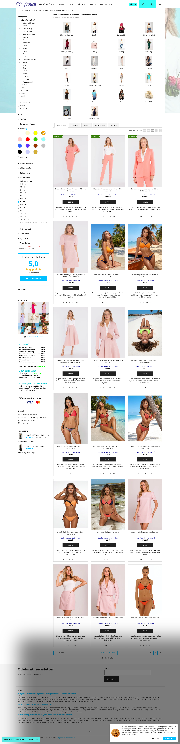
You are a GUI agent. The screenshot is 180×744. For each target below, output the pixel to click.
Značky (23, 96)
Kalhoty (25, 40)
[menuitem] (46, 4)
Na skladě (25, 103)
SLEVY (23, 88)
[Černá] (20, 152)
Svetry (25, 65)
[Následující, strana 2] (155, 653)
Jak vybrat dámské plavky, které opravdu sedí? (35, 704)
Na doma (26, 48)
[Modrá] (20, 146)
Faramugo (26, 79)
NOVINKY (24, 85)
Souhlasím (170, 738)
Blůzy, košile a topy (29, 23)
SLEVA (23, 109)
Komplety (26, 43)
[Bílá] (20, 133)
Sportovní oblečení (29, 60)
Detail (70, 202)
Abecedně (114, 125)
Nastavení (155, 738)
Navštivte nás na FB (28, 420)
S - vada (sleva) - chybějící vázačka (33, 223)
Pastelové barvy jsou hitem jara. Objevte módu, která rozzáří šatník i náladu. (45, 714)
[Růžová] (20, 139)
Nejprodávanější (100, 125)
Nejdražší (86, 125)
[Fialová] (28, 146)
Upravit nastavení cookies (67, 738)
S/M (23, 193)
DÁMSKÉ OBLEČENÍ (28, 20)
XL (23, 208)
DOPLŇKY (26, 76)
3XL (23, 214)
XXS (23, 184)
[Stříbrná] (28, 152)
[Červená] (28, 139)
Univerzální (26, 181)
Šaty (24, 68)
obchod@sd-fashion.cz (29, 415)
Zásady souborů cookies (158, 731)
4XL (23, 217)
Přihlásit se (111, 679)
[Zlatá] (35, 152)
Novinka (24, 106)
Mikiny (25, 45)
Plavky (23, 93)
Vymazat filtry (32, 246)
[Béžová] (28, 133)
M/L (23, 199)
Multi (24, 157)
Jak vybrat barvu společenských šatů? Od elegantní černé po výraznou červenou (47, 693)
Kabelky (25, 37)
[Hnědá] (35, 146)
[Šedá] (43, 146)
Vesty (25, 74)
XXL (23, 211)
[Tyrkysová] (43, 139)
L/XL (23, 205)
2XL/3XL (24, 220)
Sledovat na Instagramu (35, 337)
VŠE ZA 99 (24, 90)
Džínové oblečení (29, 31)
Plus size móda (28, 82)
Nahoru (61, 653)
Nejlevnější (74, 125)
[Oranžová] (43, 133)
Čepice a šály (27, 29)
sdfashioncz (25, 423)
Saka (24, 57)
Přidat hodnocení (33, 278)
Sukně (25, 62)
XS (22, 187)
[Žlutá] (35, 133)
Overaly (25, 51)
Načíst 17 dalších (108, 653)
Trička (25, 71)
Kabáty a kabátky (29, 34)
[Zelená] (35, 139)
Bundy (25, 26)
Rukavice (26, 54)
